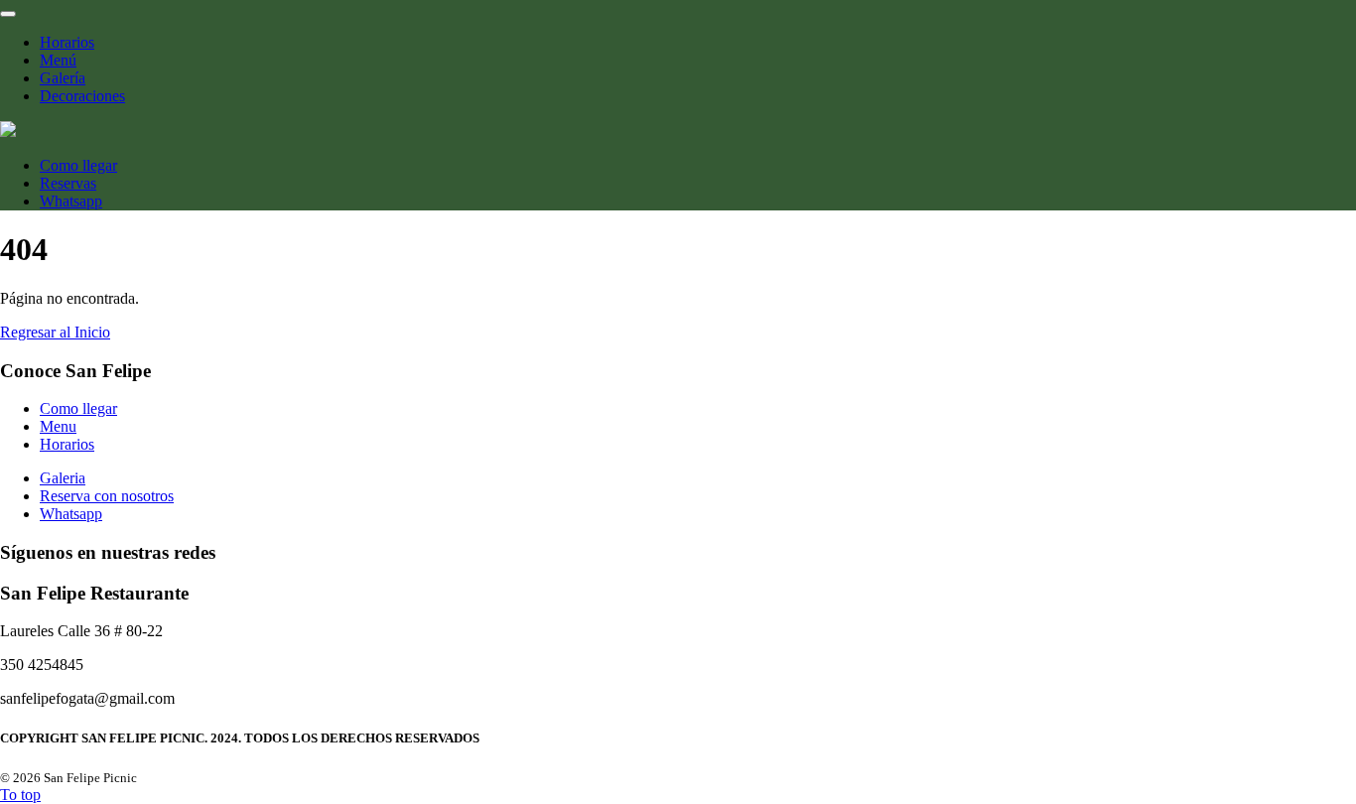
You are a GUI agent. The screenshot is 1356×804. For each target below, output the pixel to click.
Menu (58, 426)
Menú (58, 60)
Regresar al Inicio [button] (55, 332)
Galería (62, 77)
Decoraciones (82, 95)
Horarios (67, 42)
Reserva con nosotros (107, 495)
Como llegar (78, 165)
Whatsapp (71, 201)
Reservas (68, 183)
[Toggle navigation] (8, 14)
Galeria (62, 477)
